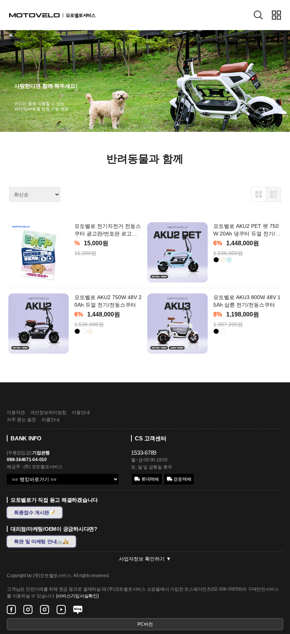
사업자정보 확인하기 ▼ (145, 559)
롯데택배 (149, 479)
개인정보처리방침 (48, 412)
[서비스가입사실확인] (77, 596)
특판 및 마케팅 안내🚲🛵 (41, 541)
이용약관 (16, 412)
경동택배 (182, 479)
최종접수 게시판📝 (34, 512)
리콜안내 (51, 419)
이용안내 (81, 412)
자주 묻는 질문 (21, 419)
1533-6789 (143, 452)
